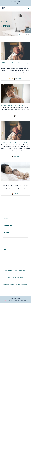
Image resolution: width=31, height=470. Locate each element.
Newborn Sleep (22, 272)
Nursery (12, 275)
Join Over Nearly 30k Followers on (15, 300)
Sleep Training (6, 284)
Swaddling (6, 286)
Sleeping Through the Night (11, 279)
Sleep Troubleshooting (15, 284)
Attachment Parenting (16, 265)
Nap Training (8, 272)
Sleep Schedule (15, 282)
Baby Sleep (8, 268)
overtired (25, 275)
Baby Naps (24, 265)
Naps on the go (22, 270)
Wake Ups (17, 289)
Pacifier (9, 277)
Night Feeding (6, 275)
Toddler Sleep (24, 286)
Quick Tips (14, 277)
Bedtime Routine (14, 268)
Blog (23, 34)
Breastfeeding (22, 268)
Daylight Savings (8, 270)
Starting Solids (24, 284)
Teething (11, 286)
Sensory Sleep (20, 277)
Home (20, 34)
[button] (28, 8)
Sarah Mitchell (19, 78)
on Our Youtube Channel (14, 3)
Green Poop (16, 270)
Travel (13, 289)
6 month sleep (8, 265)
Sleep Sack (8, 282)
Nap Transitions (15, 272)
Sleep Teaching (22, 282)
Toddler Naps (17, 286)
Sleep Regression (21, 279)
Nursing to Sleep (18, 275)
